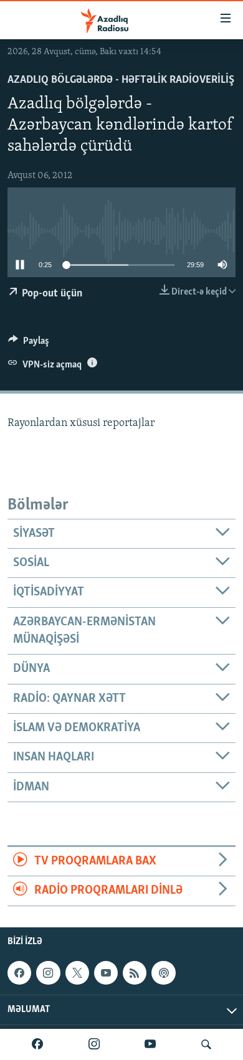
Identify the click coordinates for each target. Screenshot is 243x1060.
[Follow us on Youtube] (106, 973)
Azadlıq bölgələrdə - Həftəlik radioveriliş (120, 80)
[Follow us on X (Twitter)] (77, 973)
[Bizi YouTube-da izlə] (150, 1044)
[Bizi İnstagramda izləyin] (94, 1044)
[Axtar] (206, 1044)
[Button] (28, 344)
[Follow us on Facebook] (19, 973)
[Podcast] (163, 973)
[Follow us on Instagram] (48, 973)
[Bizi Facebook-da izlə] (37, 1044)
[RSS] (134, 973)
